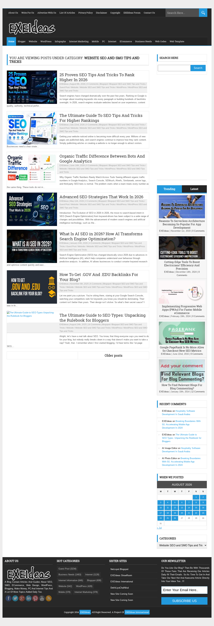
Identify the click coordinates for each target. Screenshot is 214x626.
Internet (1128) (92, 574)
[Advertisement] (182, 130)
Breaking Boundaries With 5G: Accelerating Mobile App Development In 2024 (181, 424)
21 (189, 513)
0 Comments (92, 84)
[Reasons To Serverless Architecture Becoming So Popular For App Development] (182, 217)
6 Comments (96, 284)
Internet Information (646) (71, 580)
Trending (169, 189)
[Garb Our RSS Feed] (48, 602)
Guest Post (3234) (67, 568)
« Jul (159, 528)
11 (168, 508)
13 (182, 508)
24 (161, 518)
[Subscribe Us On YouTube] (42, 602)
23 (203, 513)
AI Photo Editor (169, 458)
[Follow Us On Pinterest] (35, 602)
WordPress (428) (84, 586)
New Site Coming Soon (122, 594)
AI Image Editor (169, 448)
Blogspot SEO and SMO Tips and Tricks (127, 84)
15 (196, 508)
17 (161, 513)
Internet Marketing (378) (86, 592)
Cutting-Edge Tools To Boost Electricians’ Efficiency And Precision (182, 265)
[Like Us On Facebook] (8, 602)
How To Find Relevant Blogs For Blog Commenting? (182, 386)
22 (196, 513)
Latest (194, 189)
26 (175, 518)
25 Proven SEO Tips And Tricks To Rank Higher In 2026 (97, 77)
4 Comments (95, 243)
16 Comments (94, 324)
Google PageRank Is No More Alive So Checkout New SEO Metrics (182, 349)
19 (175, 513)
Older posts (113, 355)
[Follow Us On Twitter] (15, 602)
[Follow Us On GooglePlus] (22, 602)
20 (182, 513)
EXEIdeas (64, 84)
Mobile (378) (64, 592)
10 (161, 508)
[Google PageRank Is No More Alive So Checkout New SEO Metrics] (182, 344)
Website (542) (65, 586)
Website (74, 87)
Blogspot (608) (94, 580)
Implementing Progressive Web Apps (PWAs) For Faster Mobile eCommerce (182, 309)
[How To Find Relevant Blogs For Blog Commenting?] (182, 381)
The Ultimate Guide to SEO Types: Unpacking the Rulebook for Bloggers (103, 317)
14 (189, 508)
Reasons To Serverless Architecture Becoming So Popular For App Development (182, 224)
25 (168, 518)
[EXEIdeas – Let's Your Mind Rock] (32, 33)
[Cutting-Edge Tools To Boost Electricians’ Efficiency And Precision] (182, 258)
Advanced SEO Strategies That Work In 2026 (101, 196)
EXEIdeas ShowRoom (121, 575)
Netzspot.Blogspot (119, 569)
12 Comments (198, 391)
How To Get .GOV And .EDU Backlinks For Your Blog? (99, 277)
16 (203, 508)
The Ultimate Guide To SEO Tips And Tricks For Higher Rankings (101, 118)
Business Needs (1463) (70, 574)
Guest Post (64, 87)
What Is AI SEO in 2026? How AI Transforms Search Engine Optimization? (101, 236)
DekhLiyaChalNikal (120, 587)
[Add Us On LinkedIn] (28, 602)
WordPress (122, 87)
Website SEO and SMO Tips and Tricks (97, 87)
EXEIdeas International (122, 581)
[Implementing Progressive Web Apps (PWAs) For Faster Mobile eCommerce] (182, 303)
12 (175, 508)
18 (168, 513)
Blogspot (104, 84)
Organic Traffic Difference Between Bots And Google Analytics (102, 158)
